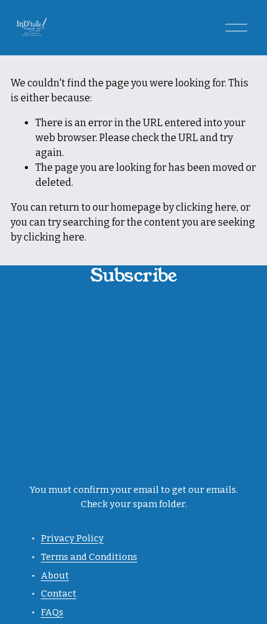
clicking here (206, 207)
